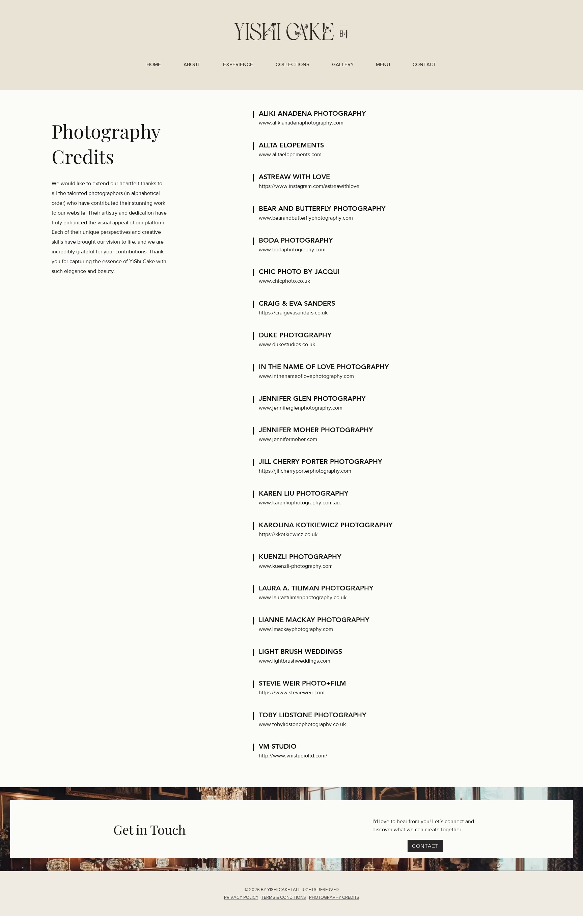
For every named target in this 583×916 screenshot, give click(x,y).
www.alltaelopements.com (290, 154)
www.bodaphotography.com (292, 249)
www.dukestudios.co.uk (287, 344)
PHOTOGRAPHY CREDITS (334, 897)
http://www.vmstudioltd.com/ (293, 755)
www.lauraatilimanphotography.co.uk (302, 597)
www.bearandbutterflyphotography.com (306, 218)
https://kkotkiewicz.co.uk (288, 534)
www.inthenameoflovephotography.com (306, 376)
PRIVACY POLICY (241, 897)
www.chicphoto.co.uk (284, 281)
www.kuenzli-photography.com (296, 566)
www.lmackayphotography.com (296, 629)
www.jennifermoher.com (288, 439)
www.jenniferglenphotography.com (300, 408)
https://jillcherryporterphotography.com (305, 471)
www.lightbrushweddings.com (294, 661)
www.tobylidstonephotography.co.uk (302, 724)
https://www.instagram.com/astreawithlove (309, 186)
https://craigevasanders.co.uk (293, 312)
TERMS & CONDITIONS (283, 897)
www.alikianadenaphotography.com (301, 123)
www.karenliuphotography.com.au (299, 502)
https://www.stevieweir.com (292, 692)
